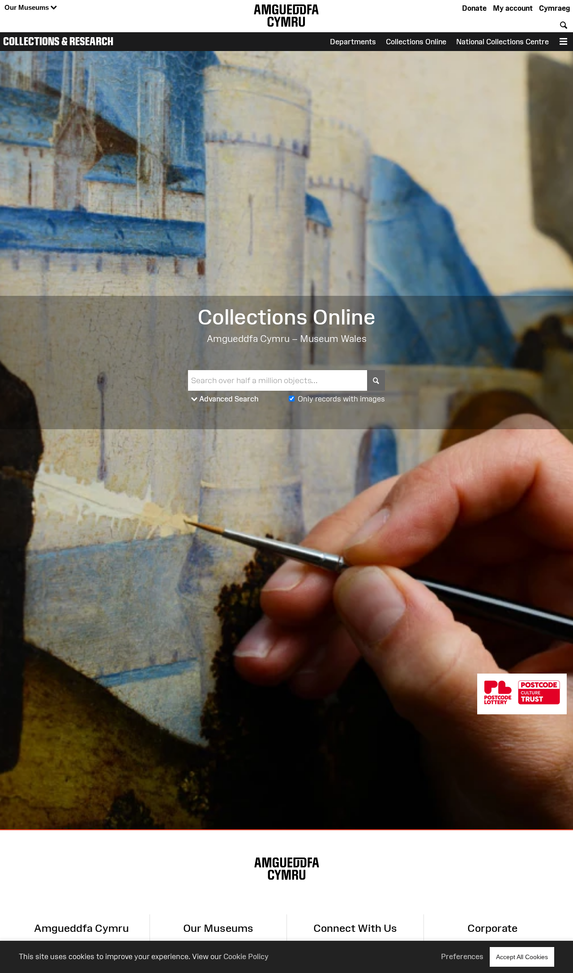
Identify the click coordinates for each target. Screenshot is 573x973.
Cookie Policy (246, 956)
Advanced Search (228, 399)
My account (513, 8)
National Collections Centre (502, 42)
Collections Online (416, 42)
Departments (353, 42)
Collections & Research (58, 41)
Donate (474, 8)
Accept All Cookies (522, 956)
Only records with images (341, 399)
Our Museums (27, 7)
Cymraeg (554, 8)
